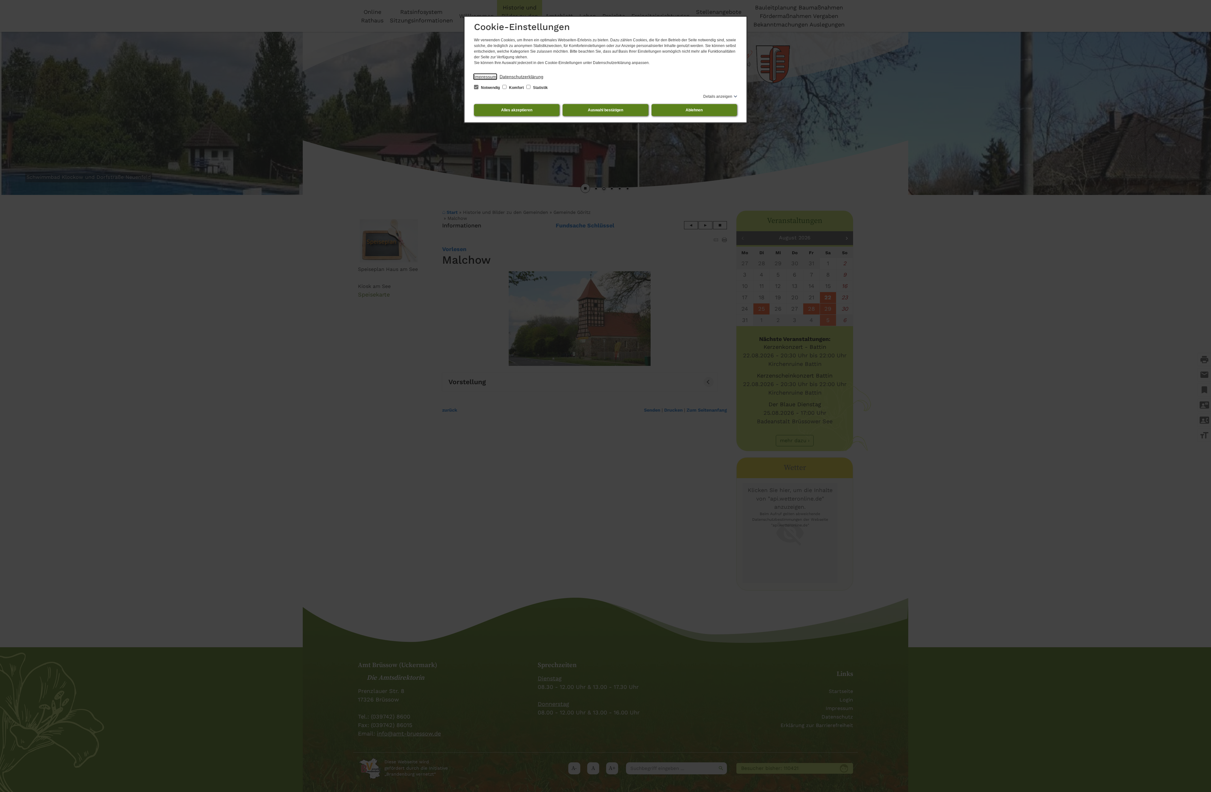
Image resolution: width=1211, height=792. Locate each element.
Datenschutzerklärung (521, 76)
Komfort (516, 87)
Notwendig (490, 87)
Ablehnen (694, 110)
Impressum (485, 76)
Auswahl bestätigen (605, 110)
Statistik (540, 87)
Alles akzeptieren (516, 110)
